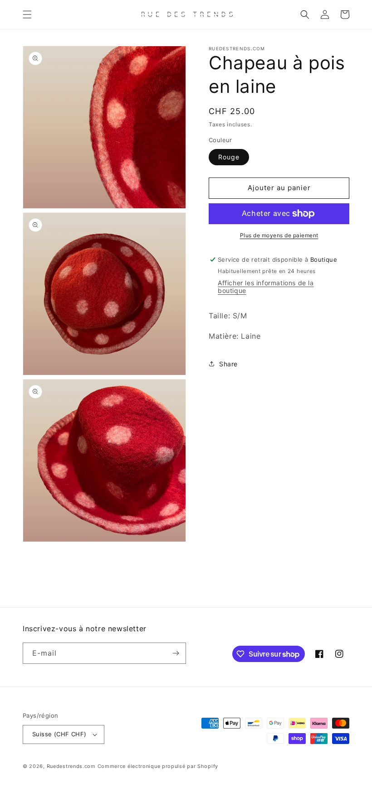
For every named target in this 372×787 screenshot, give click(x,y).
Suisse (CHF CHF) (59, 734)
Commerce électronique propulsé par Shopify (158, 766)
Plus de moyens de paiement (279, 235)
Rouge (229, 157)
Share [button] (228, 364)
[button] (27, 14)
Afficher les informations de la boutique (266, 286)
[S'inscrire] (176, 653)
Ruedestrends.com (71, 766)
